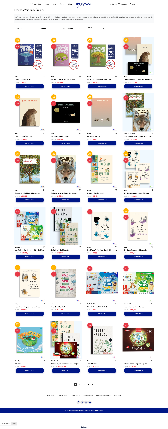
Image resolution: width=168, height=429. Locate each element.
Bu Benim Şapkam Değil (60, 136)
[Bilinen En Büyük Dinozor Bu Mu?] (66, 56)
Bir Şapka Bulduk (93, 136)
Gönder (14, 423)
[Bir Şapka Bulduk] (102, 112)
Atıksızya (18, 364)
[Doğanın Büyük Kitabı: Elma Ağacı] (30, 169)
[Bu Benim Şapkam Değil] (66, 112)
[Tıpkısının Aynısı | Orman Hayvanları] (66, 169)
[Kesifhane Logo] (83, 4)
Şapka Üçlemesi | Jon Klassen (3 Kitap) (137, 79)
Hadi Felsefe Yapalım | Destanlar (135, 250)
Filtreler (19, 28)
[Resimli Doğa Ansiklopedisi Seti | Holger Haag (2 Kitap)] (138, 112)
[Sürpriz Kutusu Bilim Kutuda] (102, 283)
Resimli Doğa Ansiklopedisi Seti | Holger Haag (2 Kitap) (138, 136)
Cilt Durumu (68, 28)
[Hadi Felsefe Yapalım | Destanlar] (138, 226)
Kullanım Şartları (75, 395)
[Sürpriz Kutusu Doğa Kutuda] (138, 283)
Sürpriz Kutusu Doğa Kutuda (133, 307)
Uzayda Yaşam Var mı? (23, 79)
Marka (96, 28)
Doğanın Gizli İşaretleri (95, 193)
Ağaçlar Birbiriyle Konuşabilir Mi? (99, 79)
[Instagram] (86, 402)
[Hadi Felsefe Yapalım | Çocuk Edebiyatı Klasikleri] (102, 226)
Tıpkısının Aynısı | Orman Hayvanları (64, 193)
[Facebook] (78, 402)
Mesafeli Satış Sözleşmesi (103, 395)
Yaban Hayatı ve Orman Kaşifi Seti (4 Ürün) (66, 364)
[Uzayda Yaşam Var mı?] (30, 56)
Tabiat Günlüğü (92, 364)
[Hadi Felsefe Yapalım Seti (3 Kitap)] (138, 169)
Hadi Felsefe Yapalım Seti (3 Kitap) (136, 193)
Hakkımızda (50, 395)
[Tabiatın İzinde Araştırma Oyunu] (138, 340)
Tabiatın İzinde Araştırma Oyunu (135, 364)
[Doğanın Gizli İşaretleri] (102, 169)
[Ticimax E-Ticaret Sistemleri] (84, 427)
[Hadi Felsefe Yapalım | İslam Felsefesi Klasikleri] (30, 283)
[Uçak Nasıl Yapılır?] (66, 283)
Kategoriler (44, 28)
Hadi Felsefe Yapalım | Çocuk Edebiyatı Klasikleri (102, 250)
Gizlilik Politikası (62, 395)
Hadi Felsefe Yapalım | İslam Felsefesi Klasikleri (30, 307)
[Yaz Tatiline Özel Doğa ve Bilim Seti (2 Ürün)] (30, 226)
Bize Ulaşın (117, 395)
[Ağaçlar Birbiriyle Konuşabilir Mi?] (102, 56)
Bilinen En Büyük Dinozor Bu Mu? (63, 79)
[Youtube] (90, 402)
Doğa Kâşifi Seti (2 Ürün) (60, 250)
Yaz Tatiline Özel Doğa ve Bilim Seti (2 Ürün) (30, 250)
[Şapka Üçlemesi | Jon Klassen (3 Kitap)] (138, 56)
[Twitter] (82, 402)
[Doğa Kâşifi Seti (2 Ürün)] (66, 226)
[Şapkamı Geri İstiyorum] (30, 112)
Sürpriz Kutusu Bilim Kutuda (97, 307)
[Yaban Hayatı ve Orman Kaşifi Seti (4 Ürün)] (66, 340)
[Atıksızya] (30, 340)
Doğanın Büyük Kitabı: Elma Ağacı (27, 193)
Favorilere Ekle (44, 76)
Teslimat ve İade (88, 395)
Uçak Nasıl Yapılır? (58, 307)
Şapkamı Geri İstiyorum (23, 136)
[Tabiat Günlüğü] (102, 340)
